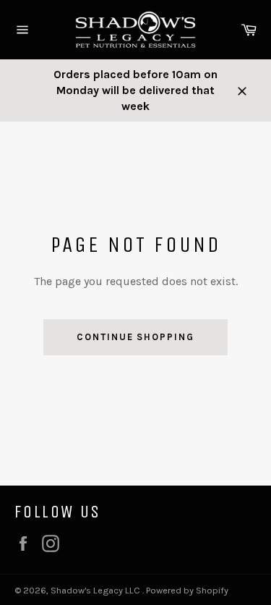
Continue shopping (135, 336)
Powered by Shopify (187, 590)
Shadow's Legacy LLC (96, 590)
